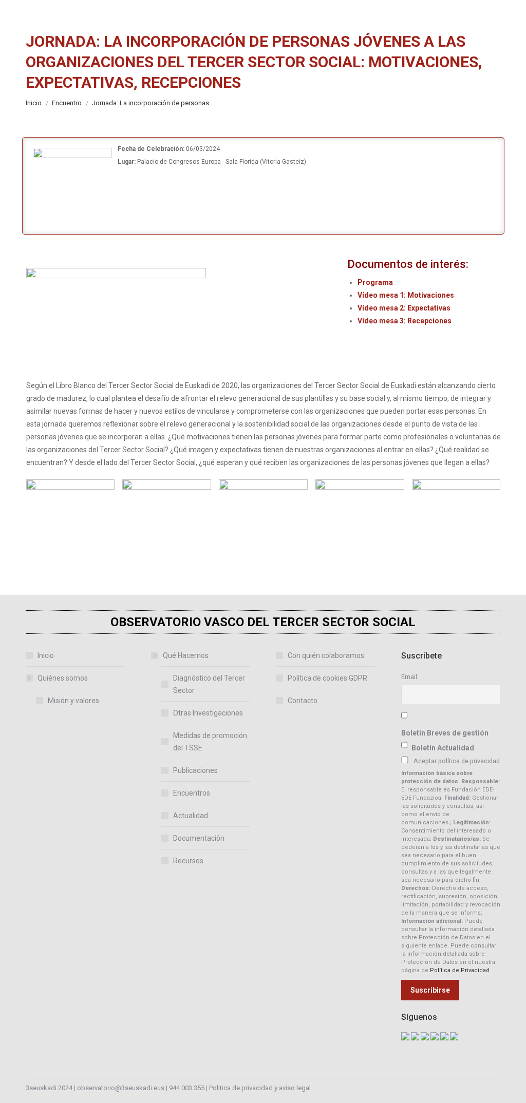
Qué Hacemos (186, 655)
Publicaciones (195, 770)
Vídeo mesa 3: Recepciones (405, 321)
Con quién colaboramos (326, 655)
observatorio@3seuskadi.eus (120, 1088)
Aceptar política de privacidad (457, 761)
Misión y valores (73, 700)
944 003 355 (186, 1088)
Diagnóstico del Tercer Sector (209, 684)
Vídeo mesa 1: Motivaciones (406, 295)
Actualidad (190, 815)
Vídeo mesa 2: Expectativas (404, 308)
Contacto (302, 700)
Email (409, 677)
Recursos (188, 861)
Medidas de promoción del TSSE (210, 741)
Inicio (45, 655)
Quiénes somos (62, 678)
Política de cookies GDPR (327, 678)
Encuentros (191, 793)
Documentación (198, 838)
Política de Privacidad (460, 970)
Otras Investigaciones (208, 713)
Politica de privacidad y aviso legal (260, 1088)
